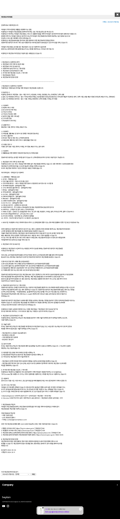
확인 (33, 474)
